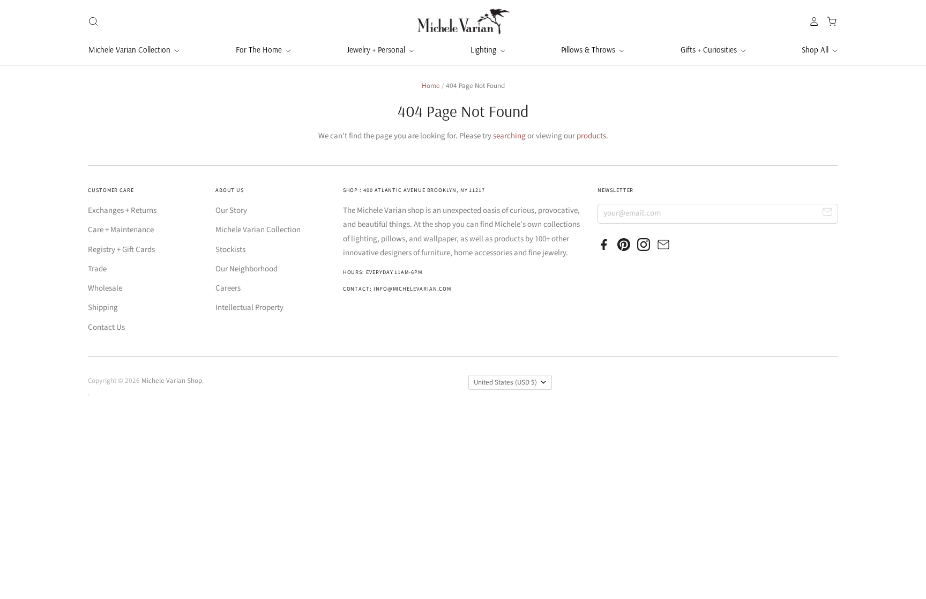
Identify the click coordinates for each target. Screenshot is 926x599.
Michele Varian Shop (171, 381)
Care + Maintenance (121, 229)
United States (505, 382)
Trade (97, 269)
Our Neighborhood (246, 269)
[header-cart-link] (828, 21)
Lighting (484, 50)
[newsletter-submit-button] (828, 213)
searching (509, 136)
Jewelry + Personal (377, 50)
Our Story (231, 210)
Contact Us (106, 327)
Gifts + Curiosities (710, 50)
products (591, 136)
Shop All (816, 50)
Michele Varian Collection (130, 50)
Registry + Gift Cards (121, 249)
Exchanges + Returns (122, 210)
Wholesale (105, 288)
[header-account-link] (811, 21)
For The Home (260, 50)
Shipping (103, 307)
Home (431, 86)
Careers (228, 288)
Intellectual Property (249, 307)
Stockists (230, 249)
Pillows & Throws (589, 50)
